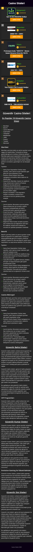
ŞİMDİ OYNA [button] (16, 20)
